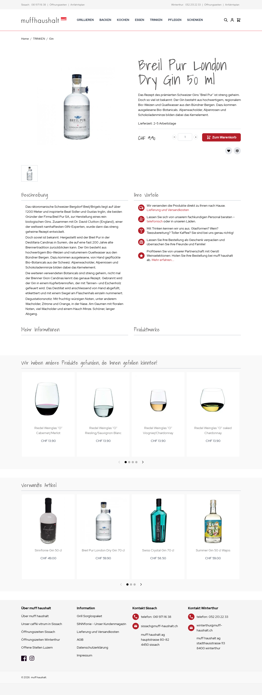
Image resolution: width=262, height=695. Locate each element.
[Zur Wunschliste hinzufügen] (228, 150)
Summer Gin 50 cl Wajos (213, 550)
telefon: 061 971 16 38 (156, 617)
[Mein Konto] (232, 20)
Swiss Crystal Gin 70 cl (158, 550)
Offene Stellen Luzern (37, 647)
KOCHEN (123, 20)
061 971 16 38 (38, 4)
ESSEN (139, 20)
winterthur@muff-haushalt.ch (209, 627)
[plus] (196, 137)
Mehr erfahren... (163, 260)
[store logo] (44, 20)
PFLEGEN (174, 20)
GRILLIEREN (85, 20)
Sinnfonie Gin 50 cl (48, 550)
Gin (51, 39)
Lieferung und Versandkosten (168, 210)
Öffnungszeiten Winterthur (40, 639)
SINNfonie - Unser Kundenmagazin (101, 624)
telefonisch (155, 221)
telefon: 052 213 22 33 (212, 617)
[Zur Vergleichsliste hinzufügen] (237, 150)
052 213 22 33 (193, 4)
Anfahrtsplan (77, 4)
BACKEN (105, 20)
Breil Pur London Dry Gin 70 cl (103, 550)
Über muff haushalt (35, 616)
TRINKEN (156, 20)
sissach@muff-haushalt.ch (159, 626)
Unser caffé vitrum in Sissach (41, 624)
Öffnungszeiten (58, 4)
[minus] (174, 137)
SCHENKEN (195, 20)
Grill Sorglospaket (89, 616)
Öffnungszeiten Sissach (38, 632)
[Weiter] (143, 462)
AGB (80, 639)
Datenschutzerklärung (92, 647)
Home (25, 39)
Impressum (84, 655)
